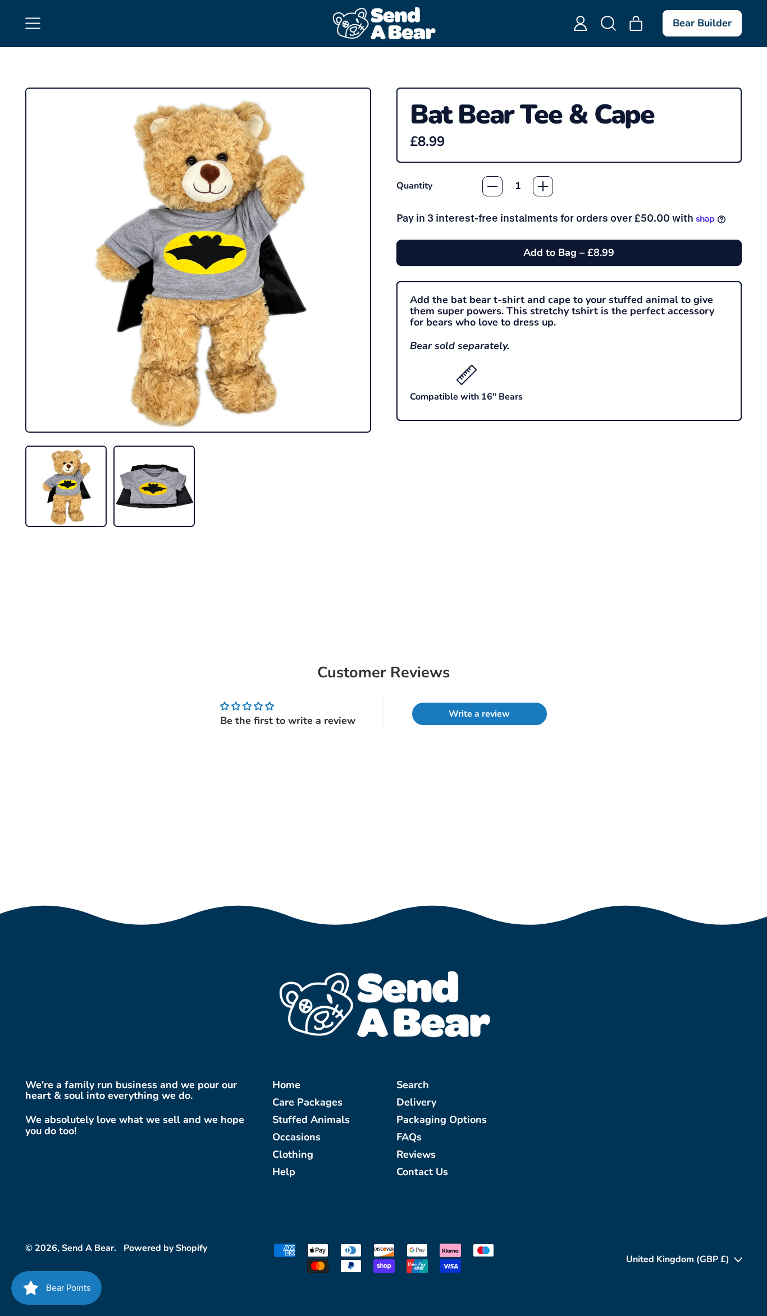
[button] (609, 23)
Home (286, 1085)
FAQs (409, 1137)
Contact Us (422, 1172)
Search (412, 1085)
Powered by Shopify (165, 1248)
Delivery (416, 1102)
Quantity (414, 186)
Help (283, 1172)
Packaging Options (441, 1119)
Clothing (292, 1154)
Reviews (416, 1154)
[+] (543, 186)
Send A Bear (88, 1248)
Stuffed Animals (311, 1119)
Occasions (296, 1137)
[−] (492, 186)
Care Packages (307, 1102)
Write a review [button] (479, 714)
